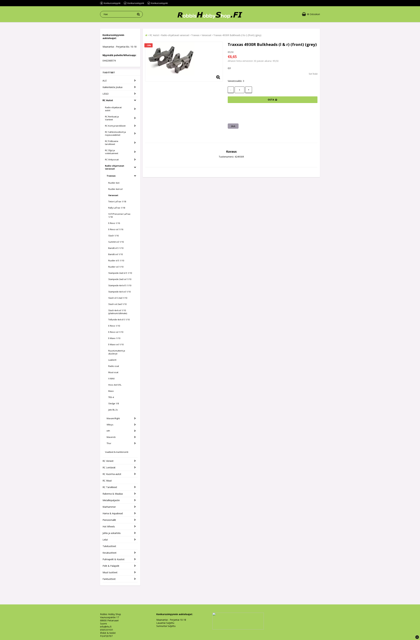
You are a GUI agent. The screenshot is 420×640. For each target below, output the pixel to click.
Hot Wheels (109, 526)
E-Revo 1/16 (114, 223)
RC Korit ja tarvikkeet (115, 125)
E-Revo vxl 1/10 (115, 331)
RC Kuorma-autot (112, 474)
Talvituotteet (109, 546)
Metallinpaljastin (111, 500)
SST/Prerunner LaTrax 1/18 (119, 215)
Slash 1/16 (113, 235)
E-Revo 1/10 (114, 325)
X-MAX (111, 378)
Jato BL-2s (113, 409)
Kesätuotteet (109, 552)
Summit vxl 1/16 (116, 241)
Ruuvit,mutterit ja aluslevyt (116, 352)
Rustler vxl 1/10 (115, 266)
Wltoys (110, 424)
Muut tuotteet (110, 572)
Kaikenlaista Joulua (112, 87)
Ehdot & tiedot (108, 632)
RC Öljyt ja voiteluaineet (111, 152)
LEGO (106, 93)
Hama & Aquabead (113, 513)
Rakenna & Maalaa (113, 493)
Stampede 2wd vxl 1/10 (119, 279)
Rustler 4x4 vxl (115, 189)
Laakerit (112, 359)
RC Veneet (108, 460)
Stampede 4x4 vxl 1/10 (119, 291)
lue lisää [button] (313, 73)
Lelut (105, 539)
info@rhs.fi (105, 626)
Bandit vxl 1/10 (115, 254)
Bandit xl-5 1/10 (115, 248)
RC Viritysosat (112, 159)
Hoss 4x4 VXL (114, 384)
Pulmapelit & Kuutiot (114, 559)
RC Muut (107, 480)
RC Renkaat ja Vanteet (112, 118)
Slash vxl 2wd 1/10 (117, 304)
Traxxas (111, 175)
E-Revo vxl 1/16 (115, 229)
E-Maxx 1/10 (114, 338)
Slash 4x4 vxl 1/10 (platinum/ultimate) (117, 312)
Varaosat (113, 195)
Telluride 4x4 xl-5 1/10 (119, 319)
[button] (311, 14)
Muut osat (113, 372)
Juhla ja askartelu (112, 533)
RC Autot (108, 100)
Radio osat (113, 366)
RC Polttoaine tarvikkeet (111, 143)
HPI (108, 430)
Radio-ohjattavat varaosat (114, 167)
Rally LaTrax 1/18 (116, 207)
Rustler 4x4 (113, 182)
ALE (105, 80)
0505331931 (106, 629)
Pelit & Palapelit (111, 565)
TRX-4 (111, 397)
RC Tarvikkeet (110, 487)
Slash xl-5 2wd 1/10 (117, 297)
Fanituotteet (109, 578)
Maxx (111, 391)
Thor (109, 443)
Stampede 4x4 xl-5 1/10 (119, 285)
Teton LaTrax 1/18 (117, 201)
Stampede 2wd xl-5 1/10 (120, 272)
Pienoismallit (109, 519)
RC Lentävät (109, 467)
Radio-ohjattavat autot (113, 109)
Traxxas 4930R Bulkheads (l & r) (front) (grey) (237, 35)
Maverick (111, 437)
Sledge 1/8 (113, 403)
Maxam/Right (113, 418)
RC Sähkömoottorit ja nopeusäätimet (115, 133)
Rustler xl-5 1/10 (116, 260)
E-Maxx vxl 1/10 (116, 344)
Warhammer (109, 506)
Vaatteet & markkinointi (116, 451)
